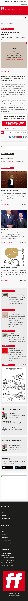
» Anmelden (23, 132)
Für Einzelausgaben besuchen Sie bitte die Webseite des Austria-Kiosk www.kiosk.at (14, 123)
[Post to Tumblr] (18, 137)
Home (2, 22)
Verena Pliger (6, 204)
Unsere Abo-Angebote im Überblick (14, 128)
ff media (5, 280)
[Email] (26, 137)
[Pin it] (20, 137)
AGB (3, 531)
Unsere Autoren (5, 510)
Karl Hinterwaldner (8, 242)
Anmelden (7, 1)
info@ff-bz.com (8, 564)
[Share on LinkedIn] (23, 137)
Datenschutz (5, 537)
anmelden (11, 161)
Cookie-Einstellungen (7, 543)
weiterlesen (23, 204)
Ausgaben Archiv (22, 1)
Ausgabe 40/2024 (17, 22)
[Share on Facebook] (10, 137)
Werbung (16, 1)
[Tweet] (13, 137)
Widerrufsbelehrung (6, 540)
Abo (11, 1)
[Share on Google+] (15, 137)
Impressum (4, 534)
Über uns (4, 513)
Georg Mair (6, 71)
